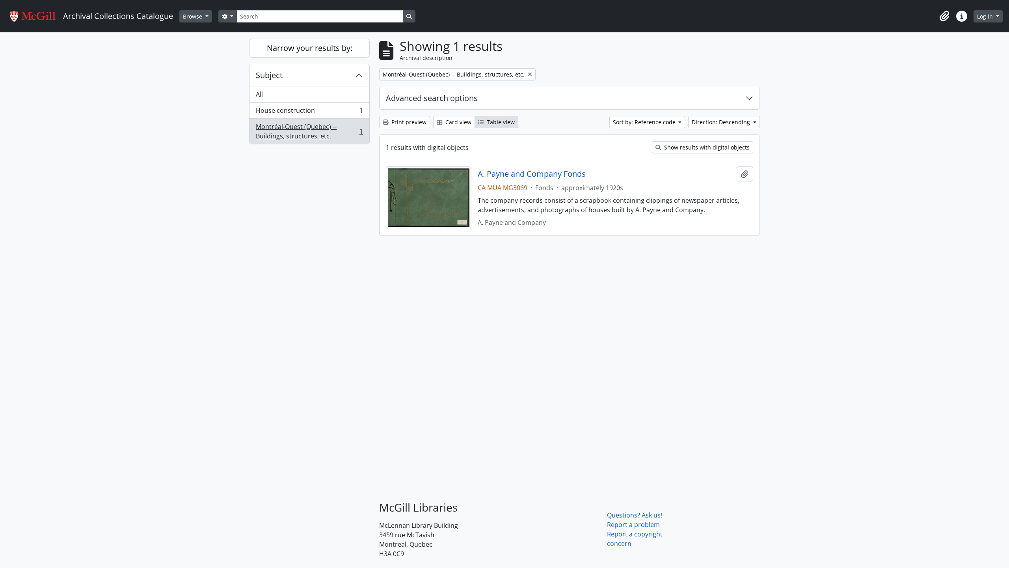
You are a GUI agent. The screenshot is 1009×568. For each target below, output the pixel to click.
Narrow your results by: (309, 48)
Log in (985, 16)
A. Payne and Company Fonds (532, 174)
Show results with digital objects (706, 147)
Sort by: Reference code (645, 122)
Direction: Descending (722, 122)
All (259, 94)
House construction (309, 112)
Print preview (408, 122)
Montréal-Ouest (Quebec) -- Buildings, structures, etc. (309, 131)
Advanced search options (432, 98)
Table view (500, 122)
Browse (193, 16)
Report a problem (633, 524)
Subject (269, 75)
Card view (457, 122)
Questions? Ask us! (634, 515)
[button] (944, 16)
